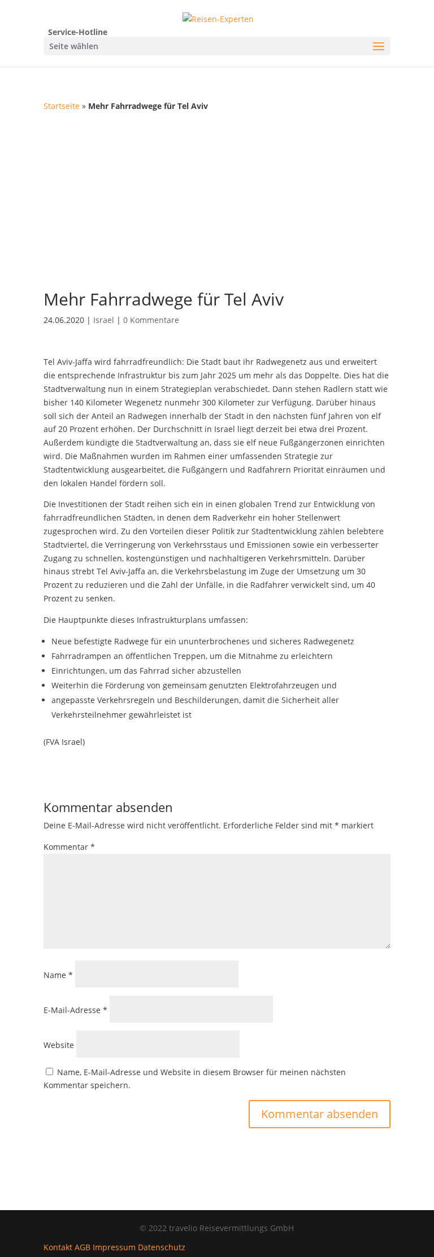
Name (58, 975)
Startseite (62, 106)
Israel (103, 320)
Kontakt (58, 1247)
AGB (82, 1247)
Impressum (114, 1247)
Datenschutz (161, 1247)
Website (59, 1045)
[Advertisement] (217, 198)
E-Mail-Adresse (75, 1010)
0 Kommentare (151, 320)
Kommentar (69, 846)
